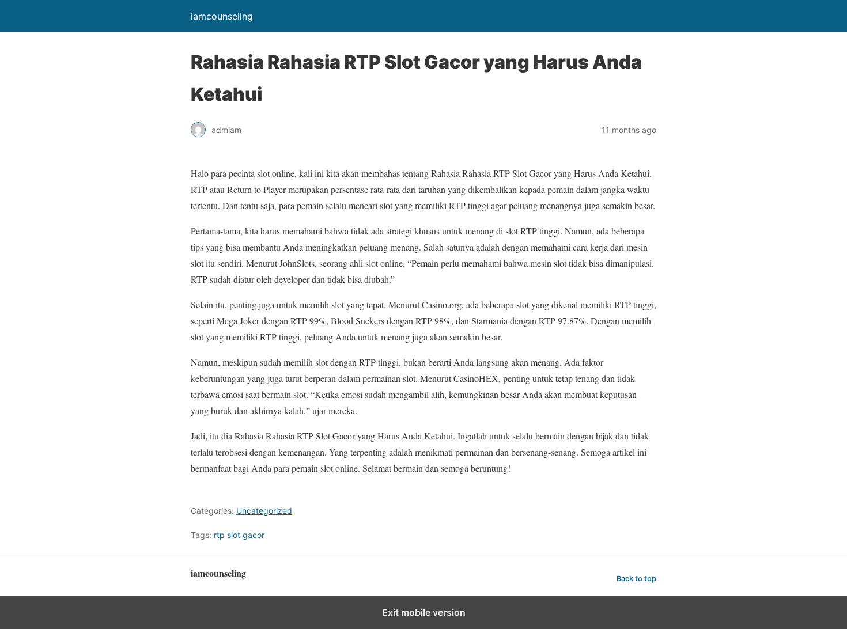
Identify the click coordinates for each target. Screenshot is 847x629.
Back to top (636, 578)
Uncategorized (264, 511)
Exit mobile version (424, 612)
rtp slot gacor (239, 535)
